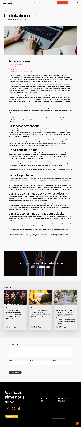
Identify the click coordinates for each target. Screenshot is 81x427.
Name (10, 360)
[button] (12, 416)
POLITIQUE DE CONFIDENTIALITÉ (58, 417)
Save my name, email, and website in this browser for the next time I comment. (28, 367)
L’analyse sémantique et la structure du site (21, 71)
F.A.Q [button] (41, 400)
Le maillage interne (15, 68)
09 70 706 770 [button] (61, 400)
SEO (6, 11)
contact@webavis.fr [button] (63, 403)
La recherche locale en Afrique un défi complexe (40, 263)
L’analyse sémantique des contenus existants (22, 69)
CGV (65, 415)
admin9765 (9, 19)
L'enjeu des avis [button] (44, 403)
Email (31, 360)
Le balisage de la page (16, 66)
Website (54, 360)
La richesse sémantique (17, 64)
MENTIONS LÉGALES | (70, 415)
